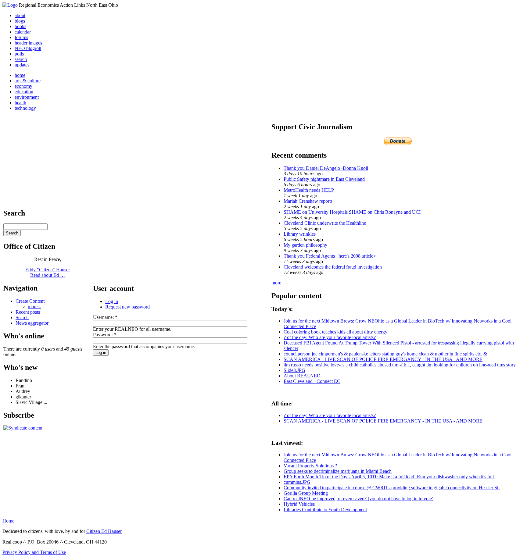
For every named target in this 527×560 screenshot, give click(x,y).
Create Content (30, 301)
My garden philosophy (305, 245)
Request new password (127, 306)
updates (22, 64)
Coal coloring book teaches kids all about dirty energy (335, 331)
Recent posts (28, 312)
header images (28, 42)
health (20, 102)
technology (25, 108)
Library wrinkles (300, 234)
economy (23, 86)
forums (21, 37)
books (20, 26)
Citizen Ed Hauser (104, 531)
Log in (111, 301)
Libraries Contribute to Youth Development (325, 509)
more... (34, 306)
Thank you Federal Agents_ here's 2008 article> (330, 256)
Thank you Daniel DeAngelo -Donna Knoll (326, 168)
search (21, 59)
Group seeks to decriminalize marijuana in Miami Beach (338, 471)
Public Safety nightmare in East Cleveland (324, 179)
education (24, 91)
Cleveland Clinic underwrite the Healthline (325, 223)
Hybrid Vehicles (299, 504)
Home (8, 520)
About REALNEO (302, 375)
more (276, 282)
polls (19, 53)
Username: (105, 317)
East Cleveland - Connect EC (312, 381)
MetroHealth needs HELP (309, 190)
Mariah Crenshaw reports (308, 201)
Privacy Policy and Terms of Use (34, 552)
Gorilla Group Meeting (306, 493)
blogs (20, 20)
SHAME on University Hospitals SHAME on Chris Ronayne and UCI (352, 212)
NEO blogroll (28, 48)
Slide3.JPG (294, 370)
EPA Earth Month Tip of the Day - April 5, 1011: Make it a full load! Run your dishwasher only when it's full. (389, 476)
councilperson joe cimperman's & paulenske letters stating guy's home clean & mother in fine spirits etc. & (385, 353)
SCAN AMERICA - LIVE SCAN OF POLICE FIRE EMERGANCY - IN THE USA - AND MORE (383, 359)
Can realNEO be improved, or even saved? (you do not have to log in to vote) (358, 498)
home (20, 75)
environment (27, 97)
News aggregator (32, 323)
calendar (23, 31)
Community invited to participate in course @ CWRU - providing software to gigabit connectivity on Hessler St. (392, 487)
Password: (105, 334)
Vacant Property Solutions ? (310, 465)
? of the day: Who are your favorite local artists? (330, 337)
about (20, 15)
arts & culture (28, 80)
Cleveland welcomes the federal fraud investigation (333, 266)
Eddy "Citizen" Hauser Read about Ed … (47, 272)
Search (22, 317)
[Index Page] (10, 5)
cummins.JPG (297, 482)
